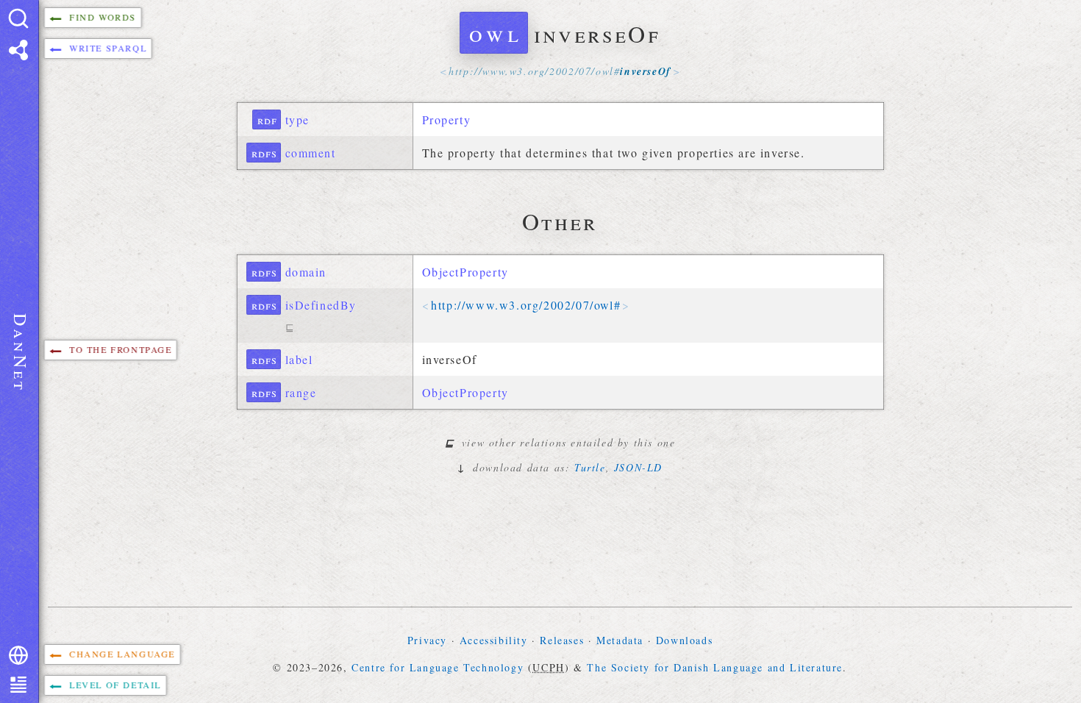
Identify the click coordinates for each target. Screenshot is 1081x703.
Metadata (619, 640)
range (301, 392)
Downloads (684, 640)
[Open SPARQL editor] (18, 50)
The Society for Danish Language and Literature (715, 667)
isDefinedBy (321, 305)
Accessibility (494, 640)
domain (306, 271)
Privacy (427, 640)
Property (446, 119)
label (299, 359)
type (297, 119)
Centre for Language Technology (438, 667)
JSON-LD (638, 467)
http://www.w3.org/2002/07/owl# (526, 305)
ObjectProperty (465, 271)
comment (310, 152)
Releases (562, 640)
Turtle (590, 467)
